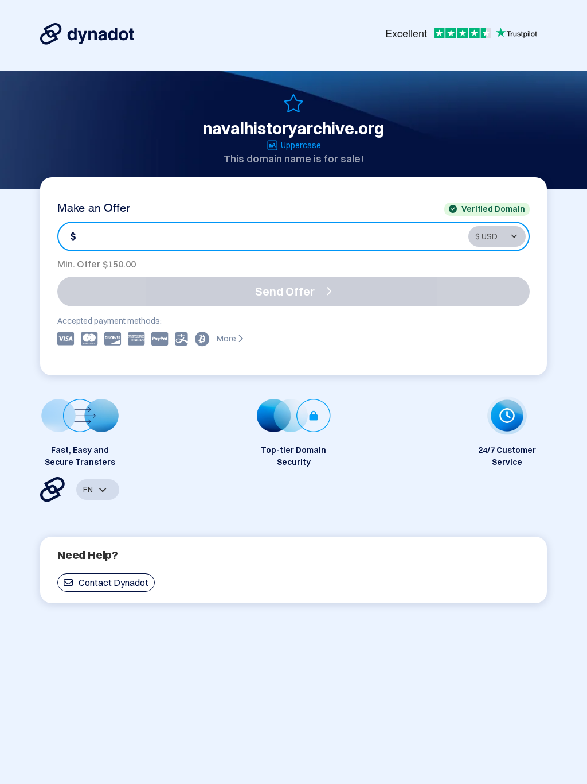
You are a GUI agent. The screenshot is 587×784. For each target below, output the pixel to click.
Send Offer (285, 291)
